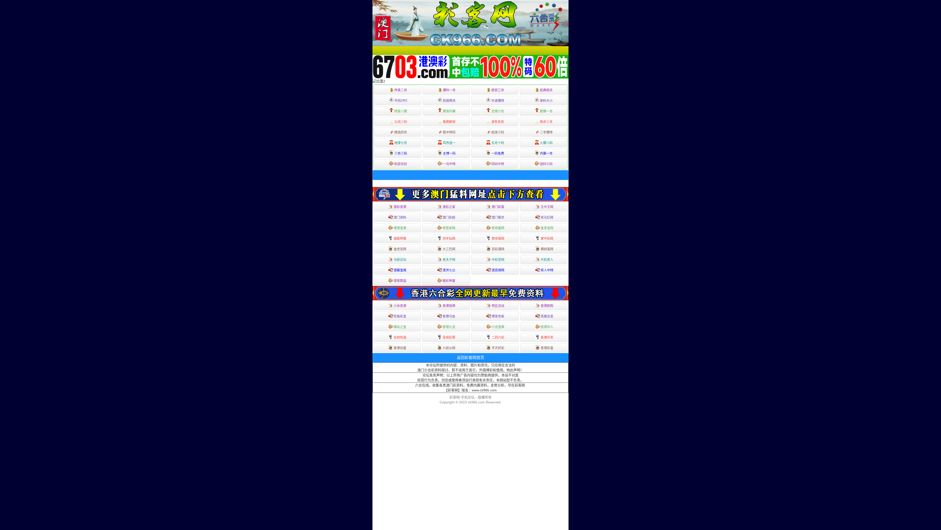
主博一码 (449, 153)
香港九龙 (449, 327)
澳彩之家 (449, 207)
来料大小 (546, 100)
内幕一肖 (546, 153)
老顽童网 (498, 228)
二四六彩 (498, 337)
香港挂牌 (449, 305)
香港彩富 (547, 348)
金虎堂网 (400, 249)
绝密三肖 (497, 90)
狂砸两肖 (449, 100)
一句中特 (449, 164)
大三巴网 (449, 249)
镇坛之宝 (400, 327)
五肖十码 (497, 143)
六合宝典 (498, 327)
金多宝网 (547, 228)
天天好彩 (498, 348)
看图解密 (449, 121)
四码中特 (497, 164)
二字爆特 (546, 132)
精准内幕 (449, 111)
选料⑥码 (546, 164)
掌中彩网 (547, 238)
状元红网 (547, 217)
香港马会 (449, 316)
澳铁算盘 (400, 280)
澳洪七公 (449, 270)
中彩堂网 (498, 259)
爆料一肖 (449, 90)
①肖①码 (400, 153)
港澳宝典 (400, 228)
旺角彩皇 (400, 316)
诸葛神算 (400, 238)
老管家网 (449, 228)
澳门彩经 (449, 217)
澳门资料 (400, 217)
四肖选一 (449, 143)
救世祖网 (498, 238)
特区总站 (498, 305)
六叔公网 (449, 348)
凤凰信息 (547, 316)
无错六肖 (497, 111)
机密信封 (400, 164)
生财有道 (400, 337)
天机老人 (547, 259)
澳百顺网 (498, 270)
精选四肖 (400, 132)
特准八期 (400, 111)
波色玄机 (497, 121)
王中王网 (547, 207)
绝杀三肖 (546, 121)
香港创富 (400, 348)
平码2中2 (400, 100)
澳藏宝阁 (400, 270)
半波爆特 (497, 100)
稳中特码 (449, 132)
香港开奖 (547, 337)
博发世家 (498, 316)
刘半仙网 (449, 238)
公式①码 (400, 121)
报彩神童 (449, 280)
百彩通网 (498, 249)
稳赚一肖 (546, 111)
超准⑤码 (497, 132)
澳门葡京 (498, 217)
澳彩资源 (400, 207)
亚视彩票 (449, 337)
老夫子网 (449, 259)
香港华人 (547, 327)
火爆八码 (546, 143)
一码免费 (497, 153)
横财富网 (547, 249)
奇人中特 (547, 270)
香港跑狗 (547, 305)
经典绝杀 (546, 90)
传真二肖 (400, 90)
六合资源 (400, 305)
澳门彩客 (498, 207)
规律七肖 (400, 143)
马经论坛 (400, 259)
